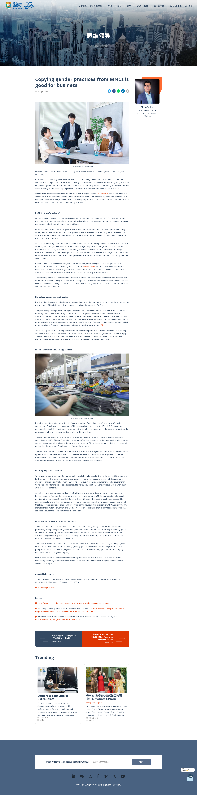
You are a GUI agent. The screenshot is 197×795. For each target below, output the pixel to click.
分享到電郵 (127, 91)
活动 (139, 6)
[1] (50, 249)
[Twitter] (114, 776)
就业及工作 (159, 6)
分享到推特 (109, 91)
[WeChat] (82, 776)
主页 (90, 46)
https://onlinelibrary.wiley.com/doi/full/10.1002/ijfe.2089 (59, 619)
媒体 (146, 6)
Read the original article (45, 587)
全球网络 (82, 6)
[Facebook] (98, 776)
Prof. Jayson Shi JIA (93, 703)
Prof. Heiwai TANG (147, 110)
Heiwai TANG (89, 266)
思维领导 (104, 46)
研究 (129, 6)
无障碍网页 (117, 785)
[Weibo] (106, 776)
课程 (110, 6)
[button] (186, 6)
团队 (119, 6)
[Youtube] (123, 776)
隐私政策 (107, 785)
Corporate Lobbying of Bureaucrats (53, 697)
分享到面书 (114, 91)
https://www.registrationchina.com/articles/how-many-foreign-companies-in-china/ (73, 603)
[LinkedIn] (73, 776)
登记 (141, 762)
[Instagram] (90, 776)
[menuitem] (173, 6)
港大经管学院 (96, 6)
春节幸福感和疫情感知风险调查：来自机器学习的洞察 (104, 697)
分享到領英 (123, 91)
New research (102, 193)
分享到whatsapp (118, 91)
